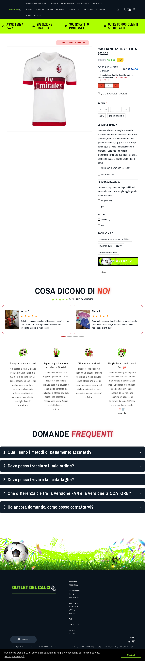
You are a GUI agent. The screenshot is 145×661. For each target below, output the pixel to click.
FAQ (70, 619)
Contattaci (74, 625)
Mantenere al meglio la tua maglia (74, 608)
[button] (37, 4)
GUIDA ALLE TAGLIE (115, 93)
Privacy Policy (72, 632)
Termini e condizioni (73, 583)
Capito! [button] (131, 655)
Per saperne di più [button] (14, 656)
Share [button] (103, 272)
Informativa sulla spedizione (74, 594)
